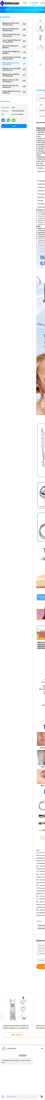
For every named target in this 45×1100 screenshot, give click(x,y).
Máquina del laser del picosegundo (14, 80)
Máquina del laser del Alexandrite (14, 86)
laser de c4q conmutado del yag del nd (14, 58)
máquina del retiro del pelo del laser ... (14, 24)
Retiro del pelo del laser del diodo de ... (14, 35)
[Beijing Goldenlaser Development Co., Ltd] (9, 3)
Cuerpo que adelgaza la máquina (14, 52)
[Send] (42, 1096)
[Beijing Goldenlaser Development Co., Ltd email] (3, 120)
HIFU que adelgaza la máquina (14, 46)
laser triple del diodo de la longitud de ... (14, 41)
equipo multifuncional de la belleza (14, 92)
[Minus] (42, 1048)
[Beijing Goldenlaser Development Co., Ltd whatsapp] (8, 120)
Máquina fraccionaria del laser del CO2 (14, 69)
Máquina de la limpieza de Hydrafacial (14, 75)
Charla (14, 126)
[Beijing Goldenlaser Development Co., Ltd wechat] (13, 120)
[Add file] (2, 1096)
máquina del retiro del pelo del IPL (14, 63)
